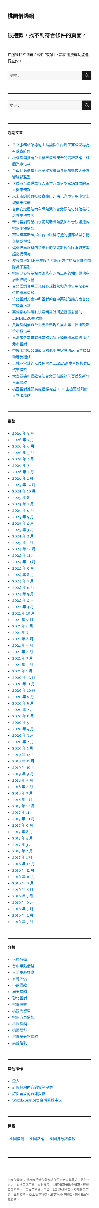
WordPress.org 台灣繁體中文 (37, 1100)
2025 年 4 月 (23, 523)
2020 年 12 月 (23, 677)
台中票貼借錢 (23, 966)
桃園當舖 (19, 1023)
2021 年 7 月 (22, 632)
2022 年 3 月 (23, 606)
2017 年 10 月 (23, 819)
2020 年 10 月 (23, 690)
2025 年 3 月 (23, 529)
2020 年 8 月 (23, 703)
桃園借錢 (19, 1004)
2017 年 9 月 (22, 825)
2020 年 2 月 (23, 741)
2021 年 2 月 (22, 664)
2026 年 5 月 (23, 452)
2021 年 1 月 (22, 671)
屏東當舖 (19, 991)
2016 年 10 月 (23, 876)
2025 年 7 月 (23, 504)
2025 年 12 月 (23, 484)
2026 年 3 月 (23, 465)
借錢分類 (19, 959)
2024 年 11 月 (23, 555)
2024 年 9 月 (23, 568)
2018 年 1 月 (22, 799)
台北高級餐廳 (23, 972)
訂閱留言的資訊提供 (28, 1093)
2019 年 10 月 (23, 767)
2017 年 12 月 (23, 806)
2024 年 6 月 (23, 587)
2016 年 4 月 (22, 915)
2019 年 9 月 (23, 774)
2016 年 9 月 (23, 883)
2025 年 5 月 (23, 517)
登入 (16, 1081)
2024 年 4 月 (23, 600)
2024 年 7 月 (23, 581)
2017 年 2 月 (22, 851)
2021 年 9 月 (22, 619)
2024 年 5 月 (23, 594)
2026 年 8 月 (23, 433)
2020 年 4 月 (23, 729)
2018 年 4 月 (22, 786)
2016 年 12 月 (23, 863)
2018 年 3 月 (22, 793)
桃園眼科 (19, 1030)
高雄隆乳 (19, 1043)
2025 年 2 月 (23, 536)
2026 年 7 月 (23, 439)
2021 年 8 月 (22, 626)
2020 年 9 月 (23, 696)
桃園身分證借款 (25, 1036)
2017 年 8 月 (22, 831)
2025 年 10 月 (23, 491)
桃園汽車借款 (23, 1017)
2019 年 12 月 (23, 754)
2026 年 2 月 (23, 472)
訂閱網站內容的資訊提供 (32, 1087)
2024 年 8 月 (23, 574)
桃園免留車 (21, 1011)
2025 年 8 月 (23, 497)
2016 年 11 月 (23, 870)
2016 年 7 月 (22, 896)
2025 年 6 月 (23, 510)
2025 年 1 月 (22, 542)
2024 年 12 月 (23, 549)
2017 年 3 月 (22, 844)
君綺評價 (19, 978)
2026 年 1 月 (22, 478)
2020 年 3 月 (23, 735)
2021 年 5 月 (22, 645)
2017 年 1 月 (22, 857)
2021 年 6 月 (22, 639)
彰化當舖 (19, 998)
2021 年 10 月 (23, 613)
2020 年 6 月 (23, 716)
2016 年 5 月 (22, 908)
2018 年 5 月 (22, 780)
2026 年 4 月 (23, 459)
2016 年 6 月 (23, 902)
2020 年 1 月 (22, 748)
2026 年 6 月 (23, 446)
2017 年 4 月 (22, 838)
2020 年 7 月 (23, 709)
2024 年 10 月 (23, 561)
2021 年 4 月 (22, 651)
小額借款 (19, 985)
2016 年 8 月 (22, 889)
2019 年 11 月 (23, 761)
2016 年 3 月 (22, 921)
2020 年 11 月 (23, 684)
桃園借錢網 (21, 16)
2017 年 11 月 (23, 812)
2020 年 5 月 (23, 722)
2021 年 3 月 (22, 658)
